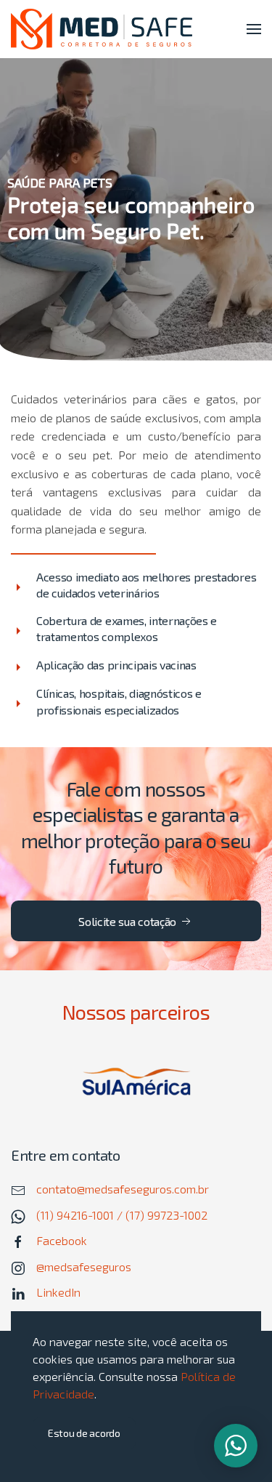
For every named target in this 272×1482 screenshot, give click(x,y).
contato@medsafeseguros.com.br (122, 1189)
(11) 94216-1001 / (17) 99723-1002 (121, 1215)
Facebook (61, 1240)
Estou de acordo (84, 1433)
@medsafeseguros (83, 1266)
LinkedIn (58, 1292)
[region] (136, 209)
